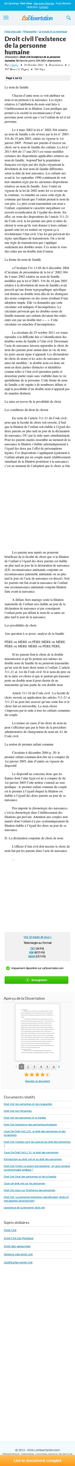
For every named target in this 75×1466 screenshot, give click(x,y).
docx (31, 956)
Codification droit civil (18, 1262)
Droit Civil (10, 1230)
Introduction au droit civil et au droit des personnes (33, 1159)
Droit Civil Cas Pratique (18, 1238)
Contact (43, 7)
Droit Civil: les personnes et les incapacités (28, 1104)
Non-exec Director (44, 3)
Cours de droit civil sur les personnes (24, 1183)
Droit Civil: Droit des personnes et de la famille (30, 1176)
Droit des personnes (17, 1246)
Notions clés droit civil (18, 1254)
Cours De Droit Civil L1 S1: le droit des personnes (31, 1152)
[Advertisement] (37, 509)
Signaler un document (37, 1081)
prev (16, 1066)
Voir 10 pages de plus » (37, 937)
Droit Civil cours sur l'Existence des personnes (29, 1190)
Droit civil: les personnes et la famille (25, 1117)
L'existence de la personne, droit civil (24, 1207)
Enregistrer (39, 980)
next (59, 1066)
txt (32, 948)
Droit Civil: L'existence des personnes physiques (30, 1124)
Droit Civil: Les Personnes (18, 1111)
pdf (31, 952)
